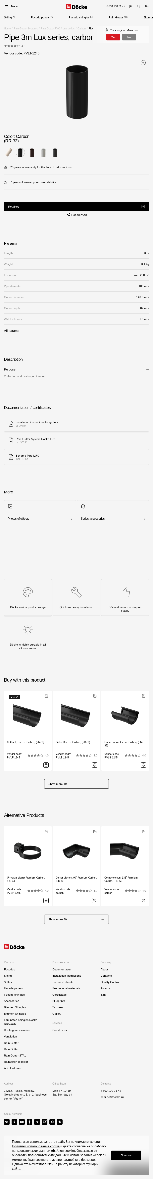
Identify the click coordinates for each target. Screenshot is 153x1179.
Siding (8, 17)
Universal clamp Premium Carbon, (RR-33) (26, 879)
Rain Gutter (116, 17)
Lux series (69, 28)
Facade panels (40, 17)
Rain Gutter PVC (50, 28)
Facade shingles (79, 17)
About (104, 969)
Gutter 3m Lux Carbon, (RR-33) (73, 742)
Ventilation (10, 1036)
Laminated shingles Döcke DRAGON (20, 1021)
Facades (9, 969)
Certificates (59, 994)
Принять (126, 1155)
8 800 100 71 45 (111, 1090)
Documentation (62, 969)
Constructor (59, 1030)
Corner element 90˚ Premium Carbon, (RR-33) (76, 879)
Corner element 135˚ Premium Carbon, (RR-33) (120, 879)
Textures (57, 1007)
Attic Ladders (12, 1068)
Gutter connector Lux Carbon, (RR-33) (123, 744)
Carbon (81, 28)
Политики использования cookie (36, 1146)
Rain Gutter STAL (15, 1055)
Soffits (8, 982)
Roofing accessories (16, 1030)
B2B (103, 994)
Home (7, 28)
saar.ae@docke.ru (112, 1097)
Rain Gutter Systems (26, 28)
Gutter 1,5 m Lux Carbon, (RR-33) (25, 742)
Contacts (106, 975)
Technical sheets (62, 982)
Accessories (11, 1000)
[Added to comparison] (131, 6)
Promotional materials (66, 988)
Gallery (56, 1013)
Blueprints (58, 1000)
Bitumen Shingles (15, 1007)
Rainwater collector (16, 1061)
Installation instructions (66, 975)
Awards (105, 988)
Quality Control (110, 982)
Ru (146, 6)
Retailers (13, 206)
